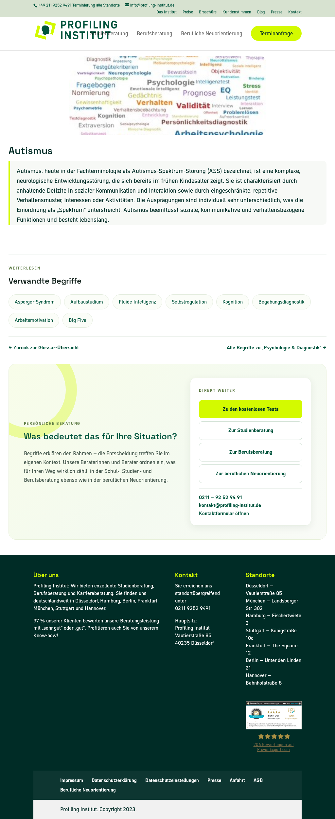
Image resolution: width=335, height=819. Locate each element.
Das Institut (166, 12)
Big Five (77, 320)
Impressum (71, 780)
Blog (261, 12)
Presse (276, 12)
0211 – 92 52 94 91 (220, 497)
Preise (188, 12)
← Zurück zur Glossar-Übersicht (44, 347)
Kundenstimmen (236, 12)
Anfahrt (237, 780)
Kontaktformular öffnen (224, 513)
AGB (258, 780)
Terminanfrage (276, 33)
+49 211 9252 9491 (55, 5)
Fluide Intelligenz (137, 301)
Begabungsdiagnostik (281, 301)
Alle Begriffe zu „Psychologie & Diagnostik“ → (276, 347)
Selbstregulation (189, 301)
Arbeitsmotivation (34, 320)
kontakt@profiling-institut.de (230, 505)
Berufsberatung (154, 34)
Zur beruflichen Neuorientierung (251, 473)
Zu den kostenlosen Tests (251, 409)
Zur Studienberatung (250, 430)
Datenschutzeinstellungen (172, 780)
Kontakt (295, 12)
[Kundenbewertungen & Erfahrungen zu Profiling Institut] (274, 727)
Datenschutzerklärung (114, 780)
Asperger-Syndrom (35, 301)
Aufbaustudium (86, 301)
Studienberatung (109, 34)
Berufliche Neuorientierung (211, 34)
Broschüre (208, 12)
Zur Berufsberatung (250, 451)
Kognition (232, 301)
